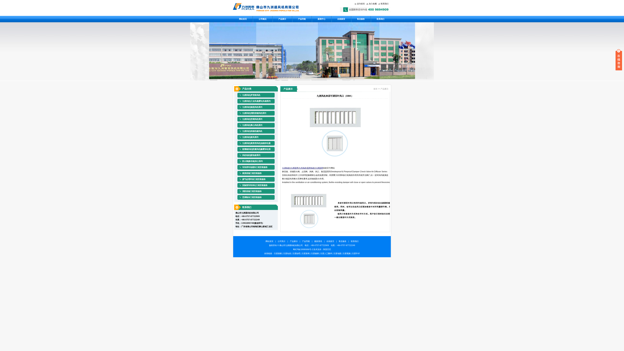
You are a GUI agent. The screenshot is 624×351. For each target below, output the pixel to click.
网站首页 (243, 19)
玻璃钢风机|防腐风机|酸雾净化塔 (256, 149)
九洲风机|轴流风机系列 (252, 107)
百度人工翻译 (326, 253)
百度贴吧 (296, 253)
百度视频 (347, 253)
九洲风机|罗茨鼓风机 (251, 95)
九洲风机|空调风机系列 (252, 119)
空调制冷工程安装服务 (252, 197)
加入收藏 (373, 4)
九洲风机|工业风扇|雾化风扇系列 (256, 101)
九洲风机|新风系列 (250, 137)
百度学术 (356, 253)
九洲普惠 (294, 168)
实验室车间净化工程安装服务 (255, 185)
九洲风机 (286, 168)
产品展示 (282, 19)
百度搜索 (278, 253)
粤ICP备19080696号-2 (303, 249)
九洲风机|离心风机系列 (252, 125)
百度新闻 (306, 253)
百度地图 (337, 253)
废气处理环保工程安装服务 (254, 179)
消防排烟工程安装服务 (252, 191)
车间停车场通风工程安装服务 (255, 167)
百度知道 (287, 253)
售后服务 (361, 19)
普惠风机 (311, 168)
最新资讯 (319, 241)
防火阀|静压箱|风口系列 (252, 161)
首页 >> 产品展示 (380, 89)
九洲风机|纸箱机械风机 (252, 131)
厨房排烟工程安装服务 (252, 173)
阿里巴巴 (327, 249)
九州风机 (302, 168)
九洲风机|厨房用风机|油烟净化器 (256, 143)
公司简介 (282, 241)
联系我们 (385, 4)
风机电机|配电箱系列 (251, 155)
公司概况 (262, 19)
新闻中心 (321, 19)
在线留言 (341, 19)
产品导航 (302, 19)
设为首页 (361, 4)
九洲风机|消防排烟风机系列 (254, 113)
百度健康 (315, 253)
